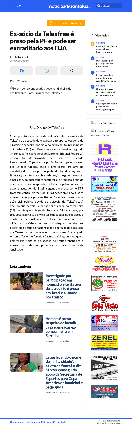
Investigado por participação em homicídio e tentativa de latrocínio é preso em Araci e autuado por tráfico (107, 63)
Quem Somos (17, 422)
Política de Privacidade (53, 422)
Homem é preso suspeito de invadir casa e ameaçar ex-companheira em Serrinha (106, 92)
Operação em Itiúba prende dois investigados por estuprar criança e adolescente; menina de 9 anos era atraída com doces (107, 106)
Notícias (100, 43)
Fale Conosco (32, 422)
